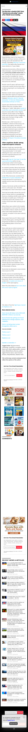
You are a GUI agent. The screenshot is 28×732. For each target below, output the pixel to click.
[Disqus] (14, 459)
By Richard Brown (16, 567)
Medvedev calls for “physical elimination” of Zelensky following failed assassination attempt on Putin (13, 99)
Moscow (16, 351)
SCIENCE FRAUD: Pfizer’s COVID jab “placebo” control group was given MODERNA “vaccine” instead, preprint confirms (16, 650)
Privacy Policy (11, 720)
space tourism (18, 352)
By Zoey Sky (15, 574)
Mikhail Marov (9, 351)
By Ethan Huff (15, 586)
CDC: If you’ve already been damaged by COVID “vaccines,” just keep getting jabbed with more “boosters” (16, 665)
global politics (16, 349)
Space (12, 352)
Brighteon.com (6, 338)
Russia (8, 352)
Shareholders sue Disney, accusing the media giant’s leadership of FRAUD (16, 700)
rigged (4, 352)
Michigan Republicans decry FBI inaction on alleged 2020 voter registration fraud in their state (15, 687)
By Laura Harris (15, 616)
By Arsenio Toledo (16, 606)
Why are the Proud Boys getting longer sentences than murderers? (15, 577)
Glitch (10, 349)
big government (15, 345)
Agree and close (13, 723)
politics (21, 351)
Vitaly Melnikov (11, 354)
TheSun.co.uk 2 (6, 335)
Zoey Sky (11, 17)
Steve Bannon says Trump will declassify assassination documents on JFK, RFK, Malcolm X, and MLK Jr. (16, 658)
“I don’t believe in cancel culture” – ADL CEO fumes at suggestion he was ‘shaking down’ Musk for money (16, 643)
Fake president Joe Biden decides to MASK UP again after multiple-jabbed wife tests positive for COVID (16, 584)
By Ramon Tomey (16, 599)
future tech (5, 349)
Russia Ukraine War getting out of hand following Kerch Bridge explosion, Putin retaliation (13, 319)
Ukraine (4, 354)
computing (5, 347)
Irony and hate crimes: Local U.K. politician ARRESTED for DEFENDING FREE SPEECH (15, 571)
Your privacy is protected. (8, 379)
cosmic (23, 347)
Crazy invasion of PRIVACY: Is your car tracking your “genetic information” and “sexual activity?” (16, 591)
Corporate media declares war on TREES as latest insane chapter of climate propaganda (15, 680)
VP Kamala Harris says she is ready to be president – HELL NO (16, 597)
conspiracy (11, 347)
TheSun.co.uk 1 (6, 332)
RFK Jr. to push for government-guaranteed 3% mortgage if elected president (15, 694)
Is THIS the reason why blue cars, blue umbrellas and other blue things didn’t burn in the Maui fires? (16, 673)
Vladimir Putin (19, 354)
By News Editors (16, 579)
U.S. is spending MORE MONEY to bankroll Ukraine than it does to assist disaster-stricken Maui (16, 564)
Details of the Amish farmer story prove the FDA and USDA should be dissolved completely (15, 630)
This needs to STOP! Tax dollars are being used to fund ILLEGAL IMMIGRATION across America (15, 604)
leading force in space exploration (11, 177)
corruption (18, 347)
